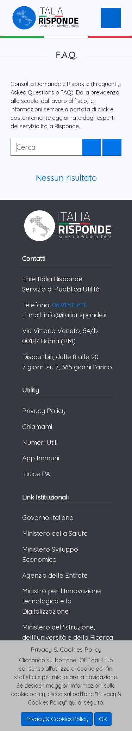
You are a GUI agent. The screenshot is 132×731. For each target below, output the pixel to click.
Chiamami (37, 426)
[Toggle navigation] (111, 18)
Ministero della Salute (55, 533)
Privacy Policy (43, 410)
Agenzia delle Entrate (55, 575)
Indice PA (36, 473)
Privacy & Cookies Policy (56, 719)
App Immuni (40, 458)
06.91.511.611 (69, 305)
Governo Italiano (48, 517)
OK (103, 719)
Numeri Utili (39, 442)
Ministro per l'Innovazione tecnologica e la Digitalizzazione (61, 600)
